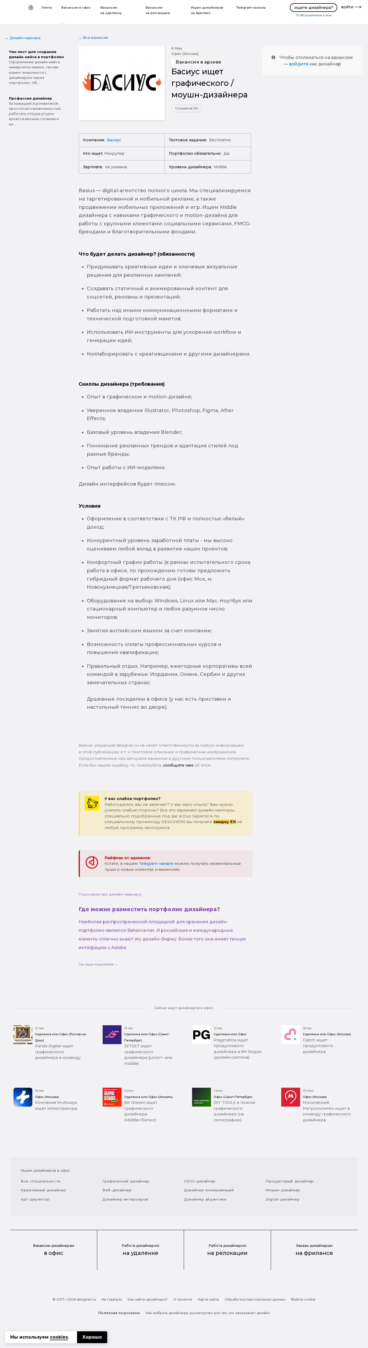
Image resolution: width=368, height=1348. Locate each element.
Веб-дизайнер (117, 1190)
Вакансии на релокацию (158, 10)
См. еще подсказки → (98, 964)
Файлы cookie (303, 1299)
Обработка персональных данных (255, 1299)
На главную (112, 1299)
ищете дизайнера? (313, 7)
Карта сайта (208, 1299)
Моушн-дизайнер (283, 1190)
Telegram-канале (156, 863)
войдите (298, 63)
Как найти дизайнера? (148, 1299)
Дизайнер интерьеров (125, 1199)
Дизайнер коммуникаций (209, 1190)
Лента (46, 7)
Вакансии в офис (76, 7)
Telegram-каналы (251, 7)
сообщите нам (178, 765)
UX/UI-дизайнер (200, 1181)
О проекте (182, 1299)
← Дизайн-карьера (22, 38)
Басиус (114, 140)
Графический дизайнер (126, 1181)
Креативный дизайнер (43, 1190)
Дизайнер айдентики (205, 1199)
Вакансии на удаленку (111, 10)
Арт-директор (35, 1199)
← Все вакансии (93, 38)
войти (347, 7)
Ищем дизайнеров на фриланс (207, 10)
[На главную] (31, 12)
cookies (59, 1337)
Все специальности (41, 1181)
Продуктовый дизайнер (290, 1181)
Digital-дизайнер (283, 1199)
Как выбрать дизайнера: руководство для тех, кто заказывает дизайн (208, 1313)
